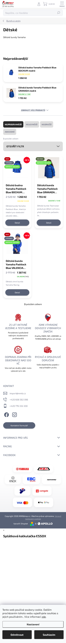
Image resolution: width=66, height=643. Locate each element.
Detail (17, 223)
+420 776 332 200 (19, 406)
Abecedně (10, 132)
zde (44, 616)
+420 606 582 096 (19, 399)
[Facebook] (6, 414)
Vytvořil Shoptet (20, 523)
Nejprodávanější (13, 124)
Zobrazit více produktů (33, 110)
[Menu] (62, 4)
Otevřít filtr (15, 146)
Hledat (59, 13)
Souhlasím (49, 634)
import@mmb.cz (18, 393)
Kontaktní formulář (19, 425)
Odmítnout (17, 634)
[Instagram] (14, 414)
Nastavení (33, 624)
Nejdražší (47, 124)
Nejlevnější (31, 124)
